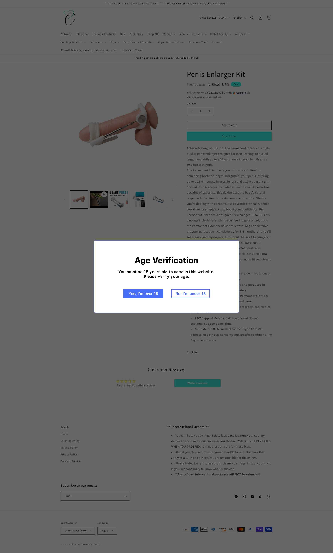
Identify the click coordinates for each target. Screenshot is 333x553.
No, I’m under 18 (190, 293)
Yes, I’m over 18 (143, 293)
